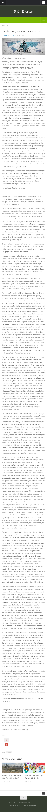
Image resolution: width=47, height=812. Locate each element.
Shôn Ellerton (23, 11)
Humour (9, 752)
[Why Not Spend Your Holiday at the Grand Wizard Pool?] (12, 768)
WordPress (22, 805)
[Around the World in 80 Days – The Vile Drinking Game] (34, 768)
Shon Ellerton (9, 35)
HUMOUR (5, 25)
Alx (35, 805)
